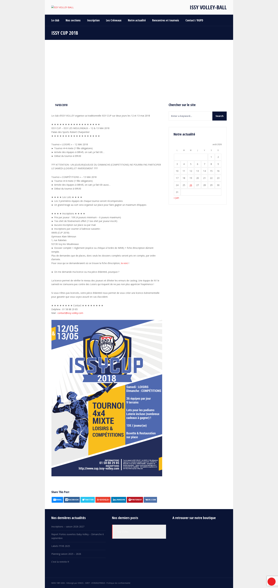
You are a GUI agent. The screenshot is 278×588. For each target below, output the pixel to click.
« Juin (176, 197)
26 (191, 185)
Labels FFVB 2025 (60, 546)
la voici (124, 263)
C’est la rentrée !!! (60, 561)
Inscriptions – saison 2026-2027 (67, 526)
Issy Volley (123, 531)
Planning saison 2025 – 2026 (66, 553)
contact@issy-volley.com (70, 312)
